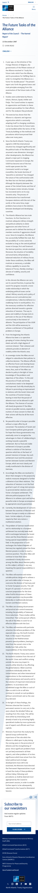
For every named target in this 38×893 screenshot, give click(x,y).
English (6, 51)
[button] (32, 2)
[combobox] (32, 2)
